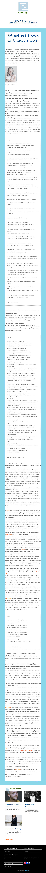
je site (8, 510)
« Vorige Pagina (9, 839)
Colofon (25, 854)
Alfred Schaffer (8, 707)
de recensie (8, 598)
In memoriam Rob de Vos (9, 863)
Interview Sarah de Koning (13, 829)
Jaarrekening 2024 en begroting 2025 (11, 854)
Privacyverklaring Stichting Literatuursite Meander (31, 858)
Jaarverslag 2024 (8, 857)
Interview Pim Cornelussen (13, 804)
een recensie (9, 534)
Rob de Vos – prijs (8, 866)
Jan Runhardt (27, 870)
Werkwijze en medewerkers (29, 848)
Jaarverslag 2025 (8, 851)
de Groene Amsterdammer (26, 750)
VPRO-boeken (18, 769)
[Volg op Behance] (27, 863)
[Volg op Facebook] (29, 863)
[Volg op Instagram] (25, 863)
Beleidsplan (26, 851)
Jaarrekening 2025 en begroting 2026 (11, 848)
